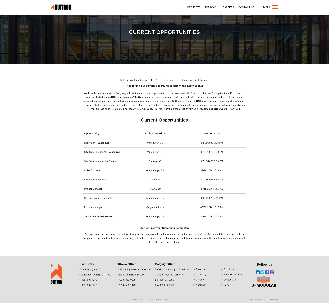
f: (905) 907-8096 (87, 285)
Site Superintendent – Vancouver (102, 152)
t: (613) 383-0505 (126, 280)
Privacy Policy (139, 300)
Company (201, 274)
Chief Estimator (92, 170)
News (227, 285)
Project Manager (93, 189)
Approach (211, 7)
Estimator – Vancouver (96, 143)
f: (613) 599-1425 (126, 285)
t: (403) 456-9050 (164, 280)
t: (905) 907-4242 (87, 280)
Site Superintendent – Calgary (100, 161)
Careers (228, 7)
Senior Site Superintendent (98, 216)
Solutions (229, 269)
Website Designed (258, 300)
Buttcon (164, 300)
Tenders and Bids (233, 274)
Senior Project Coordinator (98, 198)
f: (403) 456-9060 (164, 285)
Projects (193, 7)
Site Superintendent (95, 179)
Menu (267, 7)
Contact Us (246, 7)
